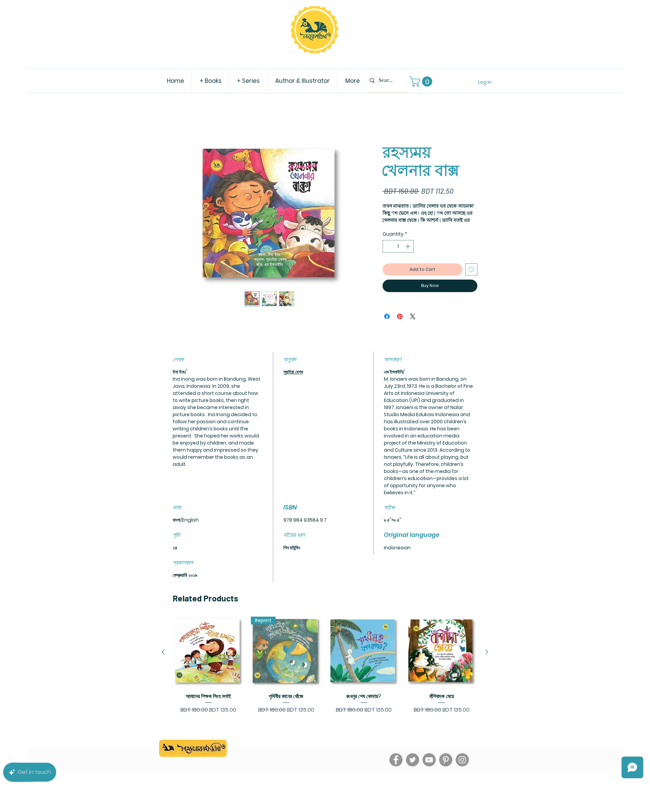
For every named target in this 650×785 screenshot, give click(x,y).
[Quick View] (208, 660)
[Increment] (408, 255)
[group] (325, 677)
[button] (422, 81)
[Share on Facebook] (387, 325)
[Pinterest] (445, 768)
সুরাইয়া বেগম (293, 380)
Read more (394, 228)
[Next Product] (487, 660)
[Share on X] (413, 325)
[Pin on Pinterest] (400, 325)
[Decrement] (388, 255)
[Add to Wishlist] (471, 278)
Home (180, 121)
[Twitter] (412, 768)
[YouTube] (429, 768)
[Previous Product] (163, 660)
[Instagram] (462, 768)
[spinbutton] (398, 255)
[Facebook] (396, 768)
